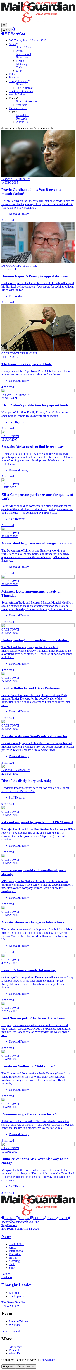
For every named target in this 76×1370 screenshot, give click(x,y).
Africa (12, 1247)
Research (14, 1350)
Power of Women (19, 1321)
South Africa (16, 1244)
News (6, 1236)
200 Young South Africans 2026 (20, 1228)
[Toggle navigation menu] (4, 25)
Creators (12, 1225)
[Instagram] (5, 34)
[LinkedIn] (8, 34)
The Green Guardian (13, 1302)
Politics (5, 1273)
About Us (14, 1353)
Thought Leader (16, 1284)
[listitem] (8, 1218)
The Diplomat (17, 1296)
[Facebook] (2, 34)
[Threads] (11, 34)
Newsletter (15, 1346)
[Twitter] (17, 34)
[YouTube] (23, 34)
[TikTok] (14, 34)
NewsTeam (48, 1359)
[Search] (13, 30)
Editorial (14, 1292)
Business (6, 1277)
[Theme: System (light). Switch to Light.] (6, 30)
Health (13, 1257)
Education (15, 1254)
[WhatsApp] (20, 34)
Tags (4, 1225)
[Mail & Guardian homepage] (38, 12)
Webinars (14, 1324)
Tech (12, 1264)
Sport (12, 1267)
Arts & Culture (10, 1305)
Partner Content (10, 1331)
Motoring (14, 1261)
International (16, 1251)
